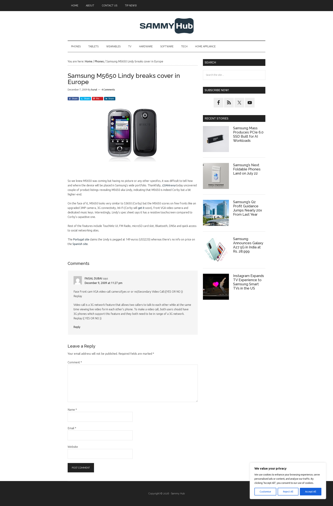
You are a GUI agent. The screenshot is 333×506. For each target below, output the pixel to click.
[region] (288, 481)
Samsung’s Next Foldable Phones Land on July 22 (247, 169)
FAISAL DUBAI (93, 278)
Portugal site (81, 239)
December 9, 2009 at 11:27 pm (103, 282)
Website (73, 446)
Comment (75, 362)
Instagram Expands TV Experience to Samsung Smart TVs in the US (248, 282)
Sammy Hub (166, 26)
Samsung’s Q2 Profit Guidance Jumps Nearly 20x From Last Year (247, 208)
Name (72, 409)
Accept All (310, 491)
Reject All (288, 491)
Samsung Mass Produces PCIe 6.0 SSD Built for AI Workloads (248, 134)
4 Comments (108, 89)
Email (72, 428)
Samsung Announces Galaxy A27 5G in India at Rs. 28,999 (248, 245)
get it (141, 207)
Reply (77, 326)
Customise (265, 491)
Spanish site (80, 243)
